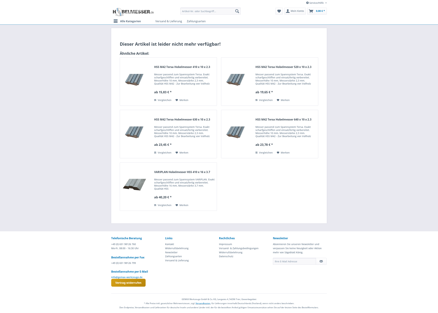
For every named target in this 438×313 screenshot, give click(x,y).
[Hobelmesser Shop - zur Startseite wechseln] (133, 12)
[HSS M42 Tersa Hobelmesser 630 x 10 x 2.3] (136, 134)
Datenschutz (226, 256)
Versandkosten (203, 303)
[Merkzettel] (279, 11)
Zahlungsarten (173, 256)
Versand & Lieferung (177, 260)
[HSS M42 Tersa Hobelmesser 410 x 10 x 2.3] (136, 81)
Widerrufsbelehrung (177, 248)
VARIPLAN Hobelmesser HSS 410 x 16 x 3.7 (182, 172)
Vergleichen (164, 100)
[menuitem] (210, 11)
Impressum (225, 244)
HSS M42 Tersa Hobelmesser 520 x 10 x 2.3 (283, 67)
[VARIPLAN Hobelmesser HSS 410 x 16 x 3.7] (136, 186)
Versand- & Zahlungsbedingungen (239, 248)
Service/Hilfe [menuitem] (316, 2)
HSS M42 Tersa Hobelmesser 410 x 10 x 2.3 (182, 67)
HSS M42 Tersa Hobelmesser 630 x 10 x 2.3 (182, 119)
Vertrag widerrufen (128, 283)
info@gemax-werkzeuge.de (127, 277)
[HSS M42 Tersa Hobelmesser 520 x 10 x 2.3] (237, 81)
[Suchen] (237, 11)
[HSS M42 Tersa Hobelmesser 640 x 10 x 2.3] (237, 134)
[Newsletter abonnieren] (321, 261)
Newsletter (171, 252)
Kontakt (169, 244)
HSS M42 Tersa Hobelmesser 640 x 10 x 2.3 (283, 119)
